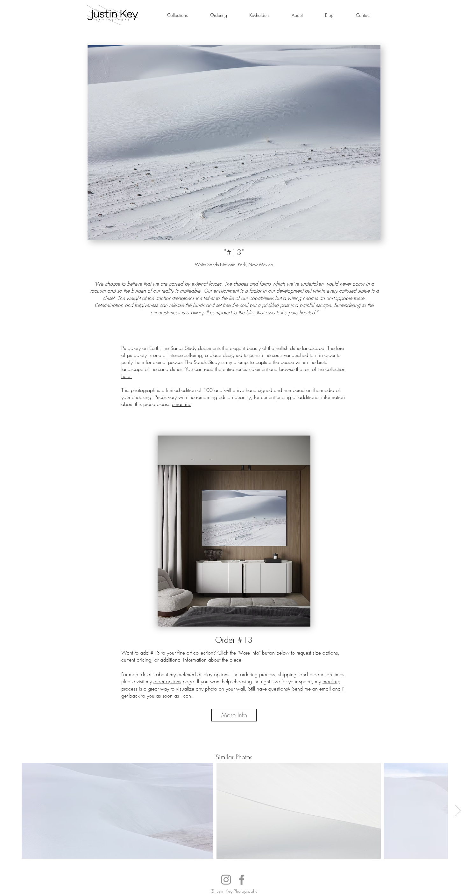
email (325, 688)
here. (126, 376)
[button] (177, 15)
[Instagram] (226, 879)
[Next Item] (458, 811)
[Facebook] (241, 879)
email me (181, 404)
